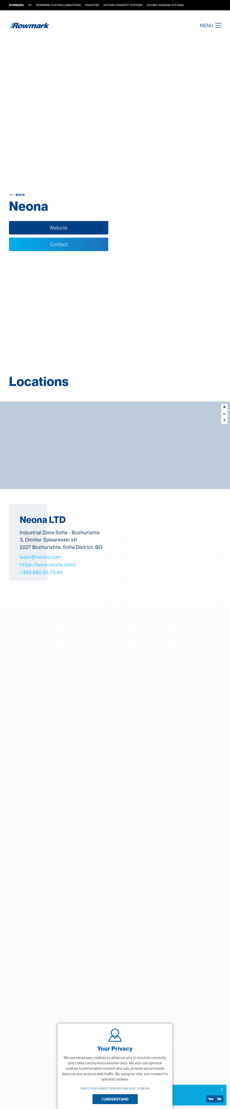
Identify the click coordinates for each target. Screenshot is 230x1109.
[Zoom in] (224, 407)
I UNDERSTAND (115, 1099)
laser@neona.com (40, 557)
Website (59, 228)
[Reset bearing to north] (224, 420)
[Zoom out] (224, 413)
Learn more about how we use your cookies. (115, 1088)
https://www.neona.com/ (48, 564)
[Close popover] (221, 1089)
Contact (59, 244)
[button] (217, 25)
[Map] (115, 445)
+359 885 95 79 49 (41, 572)
